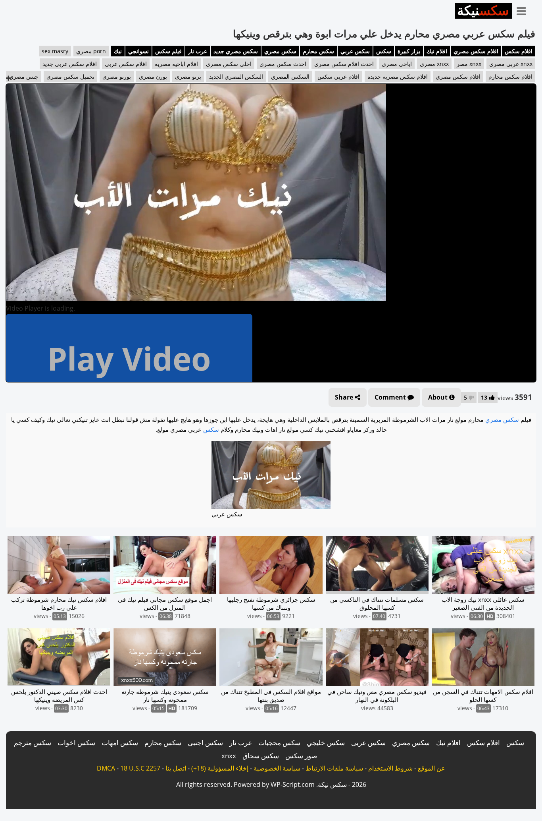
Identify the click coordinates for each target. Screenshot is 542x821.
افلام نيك (437, 51)
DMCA (106, 768)
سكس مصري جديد (235, 51)
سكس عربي (355, 51)
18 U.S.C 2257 (140, 768)
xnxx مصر (469, 64)
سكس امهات (120, 742)
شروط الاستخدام (390, 768)
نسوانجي (138, 51)
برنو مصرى (188, 76)
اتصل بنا (175, 768)
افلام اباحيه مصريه (176, 64)
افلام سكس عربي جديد (69, 64)
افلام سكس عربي (126, 64)
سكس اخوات (76, 742)
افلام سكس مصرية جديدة (397, 76)
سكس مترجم (32, 742)
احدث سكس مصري (282, 64)
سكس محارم (318, 51)
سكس (383, 51)
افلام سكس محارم (510, 76)
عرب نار (197, 51)
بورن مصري (153, 76)
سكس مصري (280, 51)
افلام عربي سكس (338, 76)
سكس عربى (368, 742)
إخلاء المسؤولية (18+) (219, 768)
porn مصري (91, 51)
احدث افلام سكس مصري (344, 64)
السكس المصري (290, 76)
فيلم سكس (168, 51)
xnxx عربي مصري (510, 64)
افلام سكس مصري (476, 51)
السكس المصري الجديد (236, 76)
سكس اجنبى (205, 742)
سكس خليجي (326, 742)
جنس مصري (23, 76)
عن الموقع (431, 768)
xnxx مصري (434, 64)
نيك (118, 51)
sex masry (55, 51)
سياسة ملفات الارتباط (334, 768)
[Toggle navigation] (524, 9)
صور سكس (301, 755)
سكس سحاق (260, 755)
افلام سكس (518, 51)
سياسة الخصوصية (277, 768)
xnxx (228, 755)
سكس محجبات (279, 742)
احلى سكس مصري (229, 64)
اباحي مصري (397, 64)
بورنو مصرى (116, 76)
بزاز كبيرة (409, 51)
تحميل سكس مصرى (70, 76)
